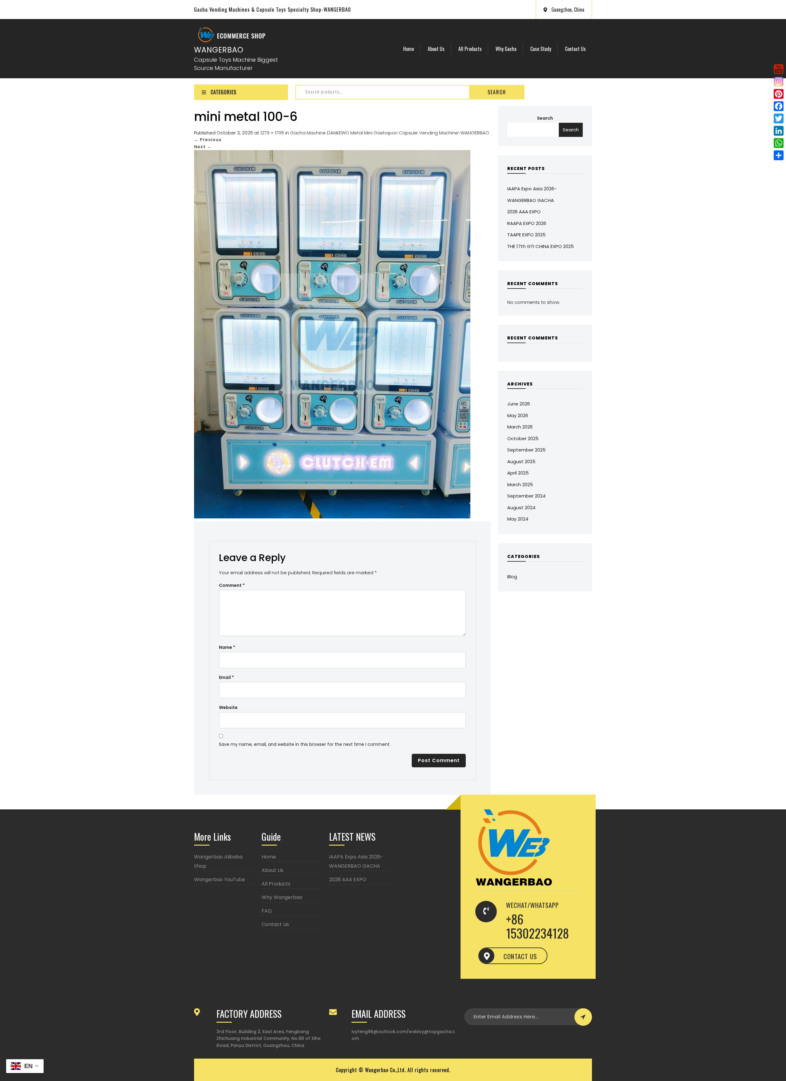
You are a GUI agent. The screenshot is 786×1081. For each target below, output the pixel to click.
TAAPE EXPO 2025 (526, 234)
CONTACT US (520, 956)
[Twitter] (778, 118)
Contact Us (575, 48)
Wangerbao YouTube (219, 879)
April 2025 (518, 473)
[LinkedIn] (778, 131)
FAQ (267, 910)
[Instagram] (778, 81)
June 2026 (518, 404)
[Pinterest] (778, 94)
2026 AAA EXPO (524, 211)
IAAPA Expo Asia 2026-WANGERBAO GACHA (356, 861)
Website (228, 707)
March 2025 (520, 484)
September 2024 (526, 496)
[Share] (778, 155)
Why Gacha (506, 48)
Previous (208, 140)
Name (227, 647)
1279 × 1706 (272, 133)
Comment (232, 585)
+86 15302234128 (537, 926)
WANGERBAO (218, 50)
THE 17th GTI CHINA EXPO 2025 (540, 246)
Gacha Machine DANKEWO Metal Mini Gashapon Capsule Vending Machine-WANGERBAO (389, 133)
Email (226, 677)
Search (497, 92)
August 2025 (521, 461)
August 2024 (521, 507)
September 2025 (526, 450)
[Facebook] (778, 106)
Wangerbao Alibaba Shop (218, 861)
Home (408, 48)
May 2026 (517, 415)
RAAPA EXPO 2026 (526, 223)
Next (203, 147)
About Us (436, 48)
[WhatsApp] (778, 143)
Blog (512, 576)
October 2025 (523, 438)
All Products (470, 48)
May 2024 (517, 519)
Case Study (540, 48)
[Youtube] (778, 69)
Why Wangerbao (282, 897)
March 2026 (520, 427)
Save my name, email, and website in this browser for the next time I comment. (305, 744)
